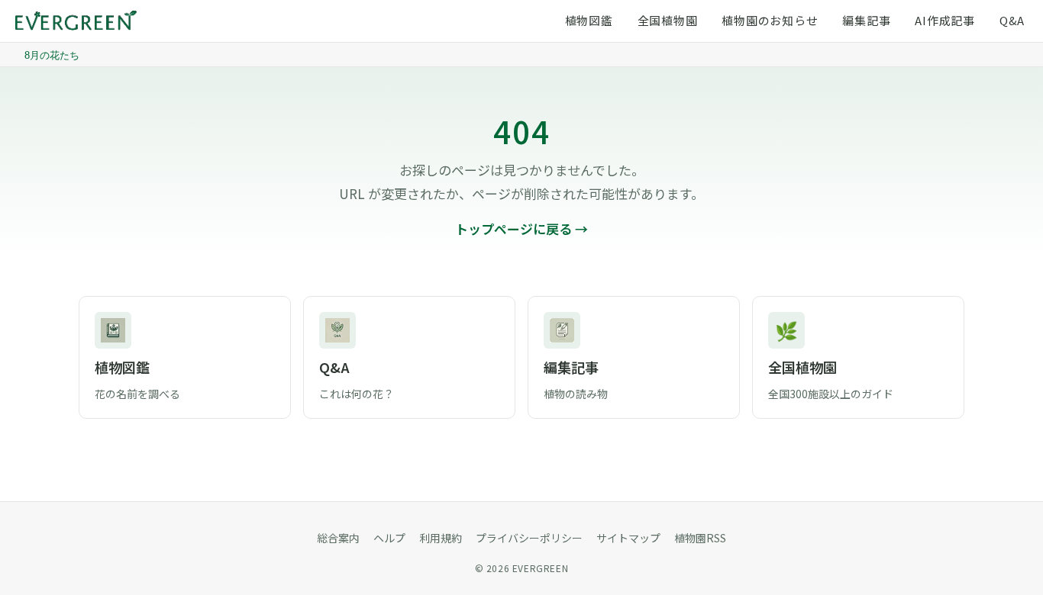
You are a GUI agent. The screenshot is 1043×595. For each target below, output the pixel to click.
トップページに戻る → (521, 228)
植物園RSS (700, 537)
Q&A (1012, 20)
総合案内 (338, 537)
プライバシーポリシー (529, 537)
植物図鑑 (589, 20)
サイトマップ (628, 537)
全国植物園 (668, 20)
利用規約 (440, 537)
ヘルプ (389, 537)
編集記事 (866, 20)
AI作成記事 (945, 20)
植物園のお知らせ (770, 20)
